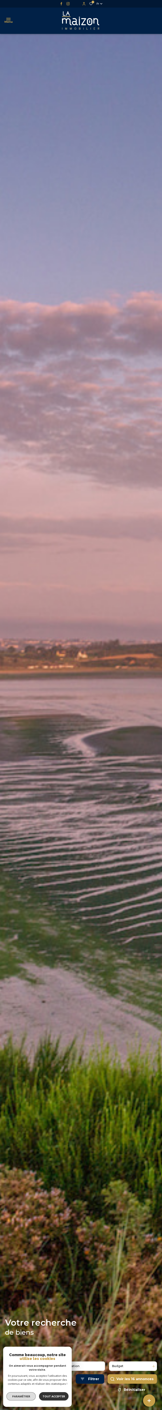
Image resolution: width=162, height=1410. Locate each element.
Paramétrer (21, 1396)
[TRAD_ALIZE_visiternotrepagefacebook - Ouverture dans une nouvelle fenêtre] (61, 3)
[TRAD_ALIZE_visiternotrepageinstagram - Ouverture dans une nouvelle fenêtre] (68, 3)
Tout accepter (54, 1396)
